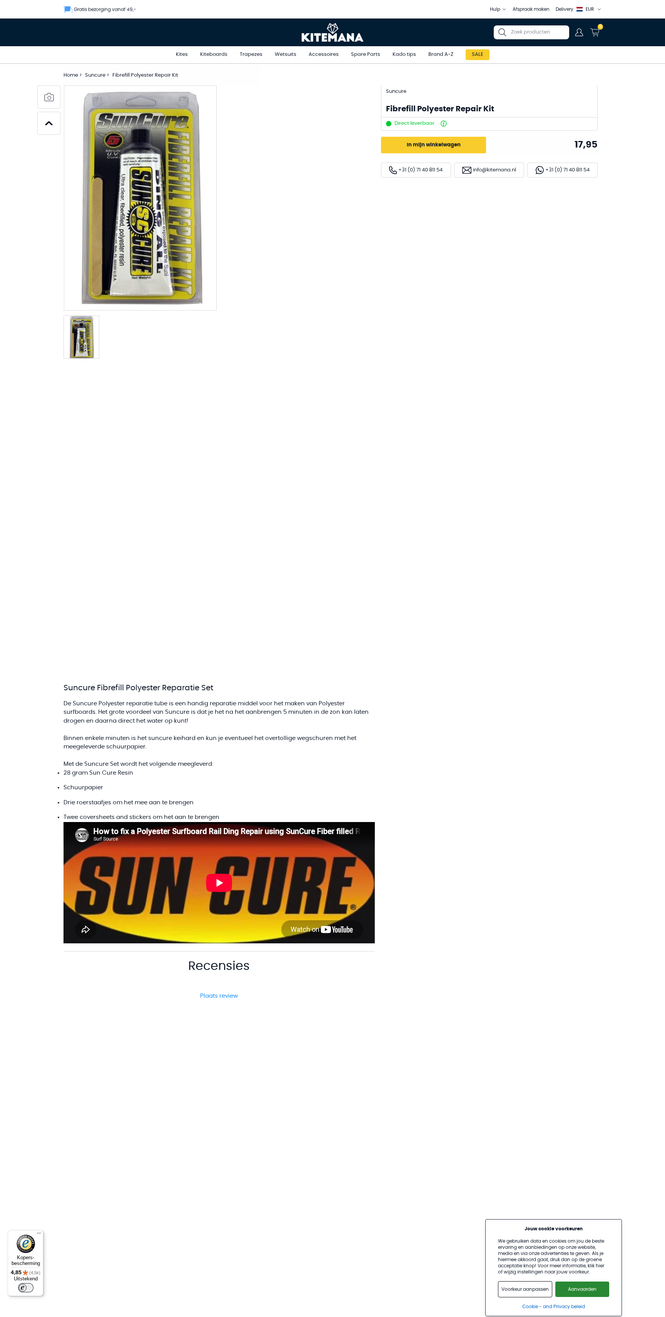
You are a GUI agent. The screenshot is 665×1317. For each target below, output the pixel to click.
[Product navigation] (48, 123)
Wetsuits (285, 54)
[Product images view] (48, 97)
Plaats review (219, 996)
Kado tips (404, 54)
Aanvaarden (582, 1289)
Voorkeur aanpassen (525, 1289)
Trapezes (251, 54)
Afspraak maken (531, 9)
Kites (182, 54)
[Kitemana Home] (332, 32)
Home (70, 75)
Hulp (495, 9)
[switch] (25, 1287)
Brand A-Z (440, 54)
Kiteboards (213, 54)
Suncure (96, 75)
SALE (477, 54)
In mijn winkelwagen (434, 145)
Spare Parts (365, 54)
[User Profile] (579, 32)
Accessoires (324, 54)
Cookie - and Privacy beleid (553, 1306)
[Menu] (38, 1235)
